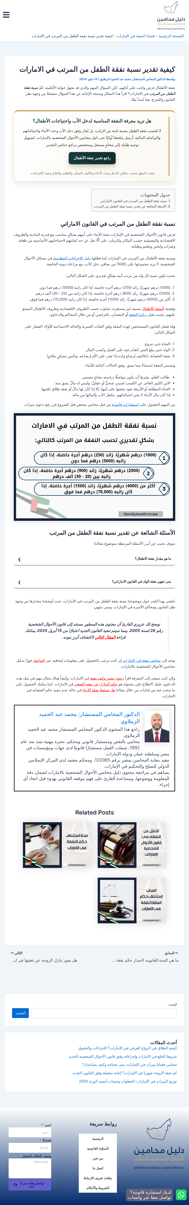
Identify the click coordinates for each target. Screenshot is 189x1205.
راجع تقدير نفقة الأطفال (92, 158)
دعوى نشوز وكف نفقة (107, 678)
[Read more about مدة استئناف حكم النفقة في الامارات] (57, 845)
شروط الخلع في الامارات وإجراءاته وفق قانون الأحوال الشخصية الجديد (123, 1056)
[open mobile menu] (6, 14)
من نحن (98, 1158)
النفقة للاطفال (153, 308)
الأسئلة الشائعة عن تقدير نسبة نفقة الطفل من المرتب (130, 206)
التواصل (39, 660)
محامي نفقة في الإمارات (142, 660)
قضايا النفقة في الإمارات (136, 36)
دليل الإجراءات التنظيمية (72, 258)
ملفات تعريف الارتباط (98, 1178)
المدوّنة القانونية (98, 1148)
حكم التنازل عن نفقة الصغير (95, 684)
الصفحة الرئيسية (171, 36)
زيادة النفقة (138, 314)
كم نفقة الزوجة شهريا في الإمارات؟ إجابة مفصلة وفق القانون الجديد (124, 1073)
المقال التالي (105, 637)
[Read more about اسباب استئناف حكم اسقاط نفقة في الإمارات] (132, 900)
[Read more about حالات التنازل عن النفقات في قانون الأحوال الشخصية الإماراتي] (132, 845)
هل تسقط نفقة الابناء (98, 690)
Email (46, 1140)
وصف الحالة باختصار (36, 1156)
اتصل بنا (98, 1168)
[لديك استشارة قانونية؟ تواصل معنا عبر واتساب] (181, 1194)
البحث (172, 1004)
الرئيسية (98, 1138)
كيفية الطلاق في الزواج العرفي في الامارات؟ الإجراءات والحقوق (127, 1048)
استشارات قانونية (125, 404)
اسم (47, 1125)
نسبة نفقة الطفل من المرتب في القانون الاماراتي (133, 201)
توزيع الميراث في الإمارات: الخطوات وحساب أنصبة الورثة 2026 (128, 1081)
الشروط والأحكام (98, 1188)
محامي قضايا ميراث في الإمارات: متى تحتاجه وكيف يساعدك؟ (129, 1064)
